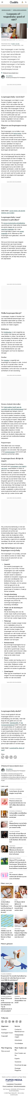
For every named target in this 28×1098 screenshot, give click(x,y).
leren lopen (17, 133)
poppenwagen (10, 452)
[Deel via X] (15, 757)
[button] (8, 1086)
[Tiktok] (20, 1021)
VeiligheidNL (14, 723)
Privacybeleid (18, 1084)
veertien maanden (7, 229)
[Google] (2, 1021)
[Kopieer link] (2, 757)
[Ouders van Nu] (14, 2)
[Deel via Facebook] (11, 757)
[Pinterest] (17, 1021)
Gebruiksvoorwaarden (19, 1086)
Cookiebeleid (10, 1084)
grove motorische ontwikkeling (14, 223)
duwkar (6, 360)
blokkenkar (8, 332)
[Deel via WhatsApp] (6, 757)
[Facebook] (6, 1021)
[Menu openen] (2, 2)
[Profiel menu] (22, 2)
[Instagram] (9, 1021)
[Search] (26, 2)
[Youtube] (13, 1021)
